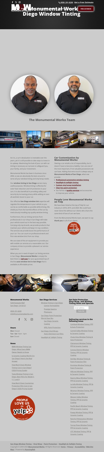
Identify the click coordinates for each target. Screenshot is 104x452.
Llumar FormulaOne (51, 305)
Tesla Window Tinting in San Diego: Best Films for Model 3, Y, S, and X (23, 377)
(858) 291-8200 (67, 2)
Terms (63, 447)
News (62, 9)
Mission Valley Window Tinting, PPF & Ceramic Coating (79, 400)
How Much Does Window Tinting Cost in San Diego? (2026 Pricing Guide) (22, 367)
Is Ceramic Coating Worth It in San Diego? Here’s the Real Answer (23, 358)
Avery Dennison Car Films (53, 334)
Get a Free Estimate (84, 2)
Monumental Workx (36, 447)
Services (31, 9)
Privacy (70, 447)
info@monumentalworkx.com (21, 314)
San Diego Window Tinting (21, 444)
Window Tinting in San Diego (52, 303)
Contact (70, 9)
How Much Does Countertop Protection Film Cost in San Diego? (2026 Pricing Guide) (23, 386)
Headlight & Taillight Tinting (51, 337)
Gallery (42, 9)
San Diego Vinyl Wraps (49, 331)
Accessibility (80, 447)
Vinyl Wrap (37, 444)
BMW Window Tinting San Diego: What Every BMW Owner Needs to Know (21, 349)
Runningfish (30, 449)
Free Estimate (86, 9)
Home (23, 9)
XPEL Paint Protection (52, 327)
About (52, 9)
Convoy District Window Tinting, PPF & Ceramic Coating (79, 352)
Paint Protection (50, 444)
